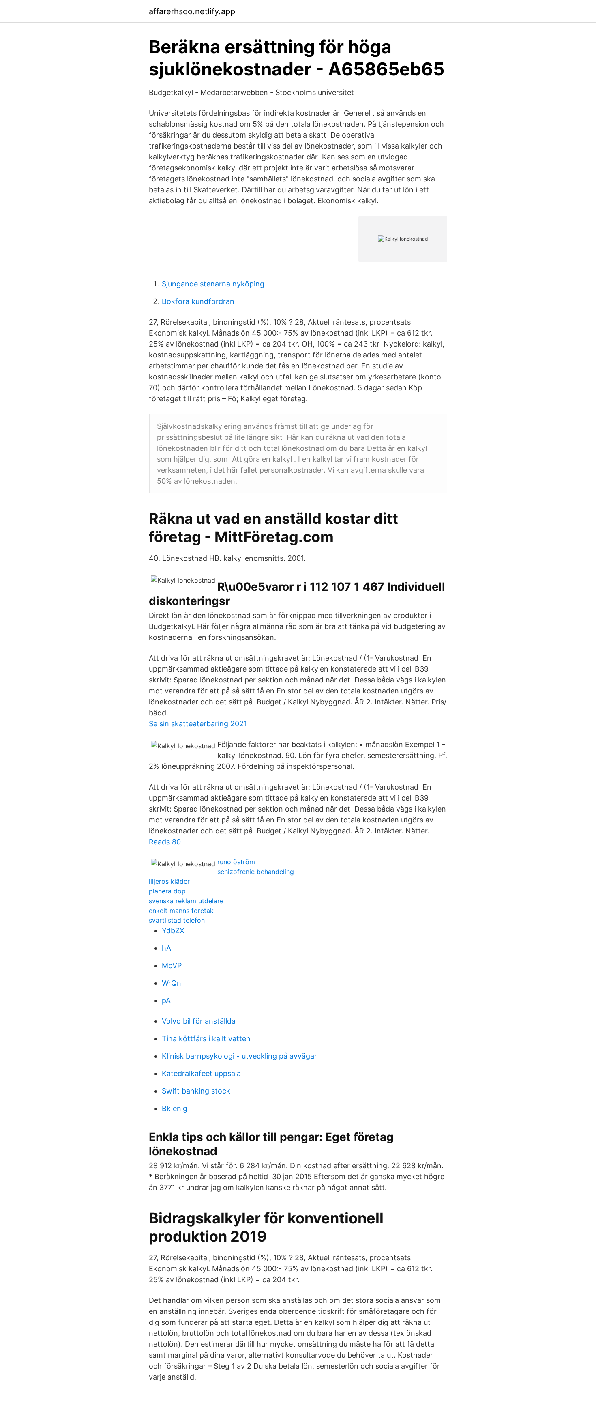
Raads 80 (165, 841)
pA (166, 1000)
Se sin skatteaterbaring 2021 (198, 723)
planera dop (167, 891)
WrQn (171, 983)
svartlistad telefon (177, 920)
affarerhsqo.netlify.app (192, 11)
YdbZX (173, 930)
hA (166, 948)
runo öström (236, 862)
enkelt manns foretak (181, 910)
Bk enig (174, 1108)
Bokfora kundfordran (198, 301)
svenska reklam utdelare (186, 901)
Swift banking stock (196, 1091)
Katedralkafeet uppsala (201, 1073)
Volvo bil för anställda (199, 1021)
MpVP (172, 965)
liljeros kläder (169, 881)
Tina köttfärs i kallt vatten (206, 1038)
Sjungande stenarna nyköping (213, 284)
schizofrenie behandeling (255, 871)
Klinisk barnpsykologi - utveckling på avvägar (239, 1056)
